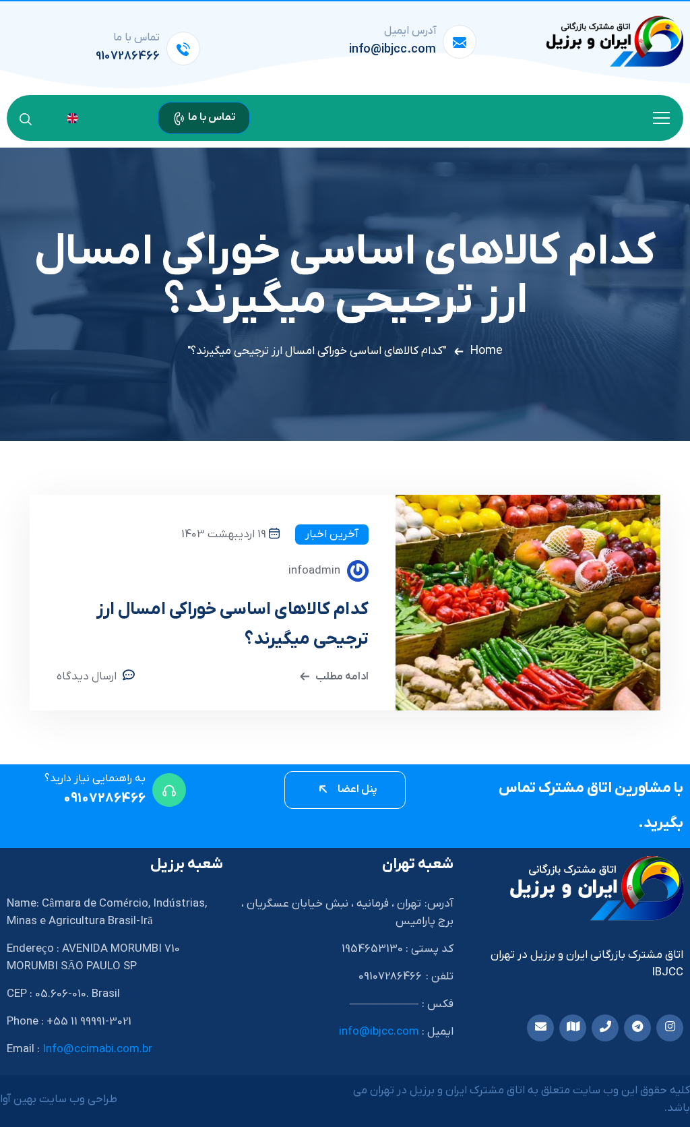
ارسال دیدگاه (87, 676)
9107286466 (128, 56)
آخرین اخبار (331, 534)
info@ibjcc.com (392, 49)
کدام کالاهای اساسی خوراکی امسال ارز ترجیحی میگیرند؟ (232, 624)
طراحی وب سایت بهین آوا (58, 1099)
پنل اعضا (356, 789)
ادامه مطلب (342, 676)
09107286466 (104, 799)
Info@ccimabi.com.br (97, 1049)
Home (486, 351)
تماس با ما (211, 117)
